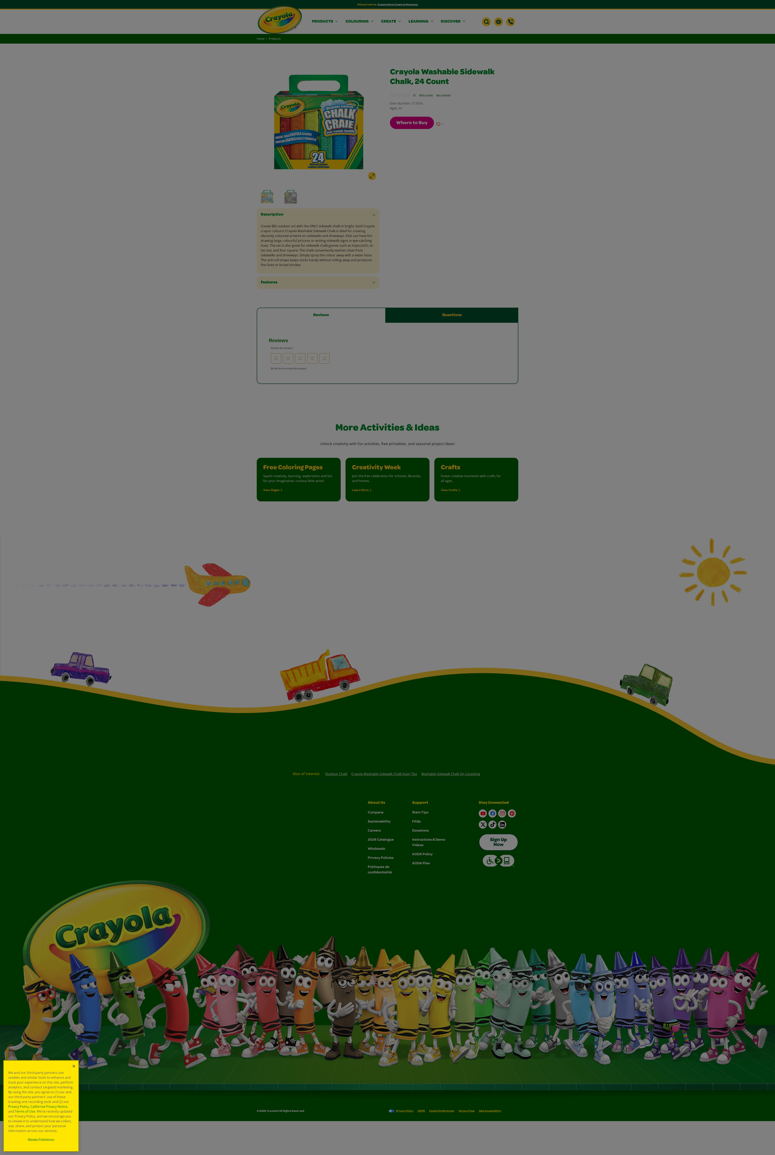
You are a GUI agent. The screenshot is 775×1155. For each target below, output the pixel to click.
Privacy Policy (18, 1106)
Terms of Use (25, 1111)
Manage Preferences (41, 1139)
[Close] (73, 1066)
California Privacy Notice (48, 1106)
